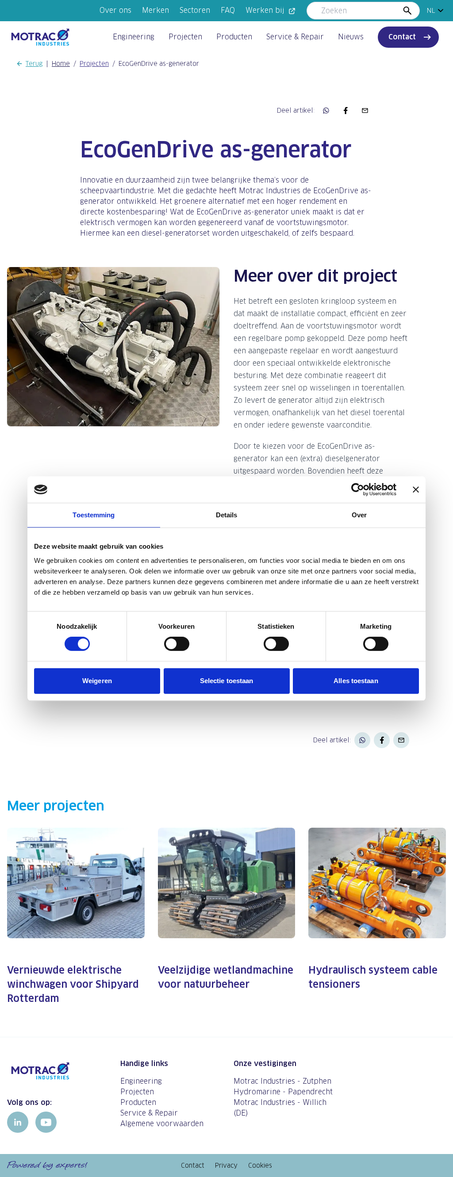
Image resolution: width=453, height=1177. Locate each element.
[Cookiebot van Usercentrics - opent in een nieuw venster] (357, 489)
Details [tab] (227, 515)
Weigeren (97, 680)
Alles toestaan (356, 680)
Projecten (185, 37)
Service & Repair (295, 37)
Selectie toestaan (226, 680)
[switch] (176, 644)
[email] (365, 110)
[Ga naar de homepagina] (56, 1071)
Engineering (133, 37)
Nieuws (351, 37)
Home (61, 63)
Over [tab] (359, 515)
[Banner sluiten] (416, 489)
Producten (234, 37)
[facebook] (345, 110)
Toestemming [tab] (94, 515)
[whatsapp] (326, 110)
